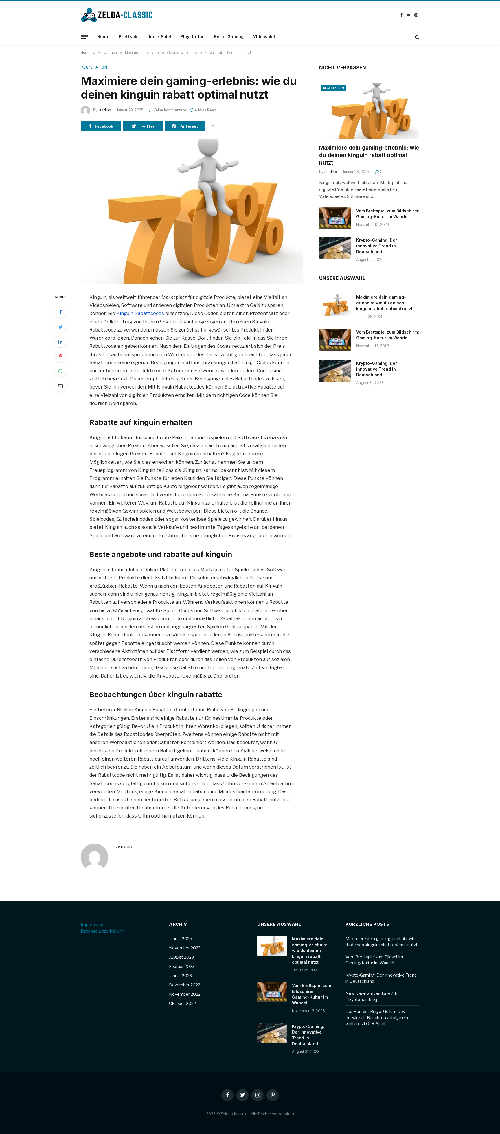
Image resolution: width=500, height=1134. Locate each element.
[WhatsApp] (60, 371)
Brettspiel (129, 36)
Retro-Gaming (229, 36)
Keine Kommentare (170, 110)
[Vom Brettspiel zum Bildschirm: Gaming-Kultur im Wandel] (335, 218)
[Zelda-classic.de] (117, 15)
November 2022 (185, 994)
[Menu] (84, 36)
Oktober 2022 (182, 1003)
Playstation (192, 36)
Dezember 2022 (184, 984)
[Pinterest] (60, 356)
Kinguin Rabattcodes (140, 313)
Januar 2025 (180, 938)
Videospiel (264, 36)
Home (103, 36)
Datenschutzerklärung (102, 931)
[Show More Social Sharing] (212, 126)
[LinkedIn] (60, 341)
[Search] (416, 36)
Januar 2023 (180, 975)
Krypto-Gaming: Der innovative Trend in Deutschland (376, 246)
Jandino (104, 110)
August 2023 (181, 957)
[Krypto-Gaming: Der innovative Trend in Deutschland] (335, 248)
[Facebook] (60, 312)
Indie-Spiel (160, 36)
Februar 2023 (181, 966)
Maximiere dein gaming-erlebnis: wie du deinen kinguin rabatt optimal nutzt (369, 155)
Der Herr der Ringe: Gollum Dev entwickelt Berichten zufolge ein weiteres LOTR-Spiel (376, 1017)
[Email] (60, 386)
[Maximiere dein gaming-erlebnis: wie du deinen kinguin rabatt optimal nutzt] (192, 211)
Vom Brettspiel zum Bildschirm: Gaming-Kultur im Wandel (387, 213)
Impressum (92, 924)
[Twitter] (60, 327)
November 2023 (185, 947)
